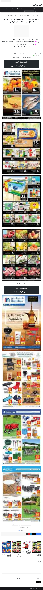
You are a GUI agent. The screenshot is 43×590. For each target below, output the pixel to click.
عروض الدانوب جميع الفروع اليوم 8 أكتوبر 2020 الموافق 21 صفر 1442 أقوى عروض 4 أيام (26, 551)
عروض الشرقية (23, 8)
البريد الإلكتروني (39, 578)
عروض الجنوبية (12, 8)
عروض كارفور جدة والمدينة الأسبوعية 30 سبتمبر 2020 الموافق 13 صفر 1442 (6, 554)
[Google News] (20, 530)
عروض (34, 55)
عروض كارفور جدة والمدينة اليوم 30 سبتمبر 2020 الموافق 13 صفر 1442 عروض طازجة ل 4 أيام (16, 555)
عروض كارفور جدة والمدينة (28, 15)
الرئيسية (37, 15)
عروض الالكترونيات (6, 8)
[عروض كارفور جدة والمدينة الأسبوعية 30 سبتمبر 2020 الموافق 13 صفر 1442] (6, 547)
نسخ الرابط (16, 527)
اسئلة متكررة (29, 588)
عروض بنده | (35, 588)
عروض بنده (40, 8)
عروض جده (28, 8)
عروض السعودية (33, 15)
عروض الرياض (33, 8)
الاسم (40, 574)
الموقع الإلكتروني (19, 578)
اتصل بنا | (32, 588)
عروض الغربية (18, 8)
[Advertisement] (21, 31)
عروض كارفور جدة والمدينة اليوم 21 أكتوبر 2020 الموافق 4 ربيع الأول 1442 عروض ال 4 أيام (36, 554)
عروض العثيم (37, 8)
